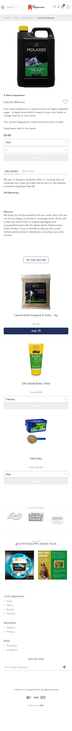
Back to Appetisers (15, 95)
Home (7, 17)
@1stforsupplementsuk (36, 544)
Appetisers (27, 17)
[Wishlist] (54, 7)
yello (41, 705)
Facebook (12, 645)
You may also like (36, 259)
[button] (2, 7)
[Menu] (67, 7)
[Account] (58, 7)
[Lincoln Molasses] (36, 56)
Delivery (12, 171)
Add (34, 331)
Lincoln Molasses (45, 17)
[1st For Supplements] (36, 7)
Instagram (12, 649)
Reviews (28, 171)
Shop (16, 17)
